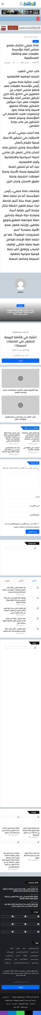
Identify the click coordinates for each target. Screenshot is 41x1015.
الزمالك (25, 955)
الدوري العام (10, 952)
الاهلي (11, 948)
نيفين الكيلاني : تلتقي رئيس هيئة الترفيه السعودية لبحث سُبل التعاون (14, 630)
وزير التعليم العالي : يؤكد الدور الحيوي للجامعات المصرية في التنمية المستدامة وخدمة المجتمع (14, 589)
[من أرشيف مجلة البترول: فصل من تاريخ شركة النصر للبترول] (30, 846)
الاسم (37, 497)
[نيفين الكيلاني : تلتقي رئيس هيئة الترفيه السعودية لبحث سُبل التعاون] (33, 632)
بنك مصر (18, 955)
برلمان (25, 37)
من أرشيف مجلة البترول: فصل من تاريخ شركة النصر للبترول (31, 855)
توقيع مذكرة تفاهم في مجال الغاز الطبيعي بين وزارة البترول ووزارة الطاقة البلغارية (15, 600)
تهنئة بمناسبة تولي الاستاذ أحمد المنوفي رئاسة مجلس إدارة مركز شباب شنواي (10, 830)
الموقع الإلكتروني (34, 515)
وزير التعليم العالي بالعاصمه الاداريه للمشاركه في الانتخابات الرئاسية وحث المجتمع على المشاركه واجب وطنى (30, 437)
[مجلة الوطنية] (27, 3)
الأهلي (17, 948)
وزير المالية (8, 962)
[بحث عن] (38, 4)
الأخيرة (21, 581)
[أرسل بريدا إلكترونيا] (31, 62)
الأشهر (34, 581)
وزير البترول (35, 962)
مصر (16, 959)
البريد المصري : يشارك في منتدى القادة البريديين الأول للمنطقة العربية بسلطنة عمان (14, 620)
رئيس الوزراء (9, 955)
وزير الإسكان (8, 959)
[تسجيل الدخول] (6, 4)
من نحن (8, 1003)
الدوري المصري (34, 955)
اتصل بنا (14, 1003)
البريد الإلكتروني (34, 506)
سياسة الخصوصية (23, 1003)
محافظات (20, 306)
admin (34, 62)
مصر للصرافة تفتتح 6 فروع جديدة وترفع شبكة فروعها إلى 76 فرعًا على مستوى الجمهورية (31, 831)
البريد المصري (34, 952)
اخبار (30, 37)
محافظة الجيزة (24, 959)
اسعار (23, 948)
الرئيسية (35, 37)
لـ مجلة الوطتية (9, 1000)
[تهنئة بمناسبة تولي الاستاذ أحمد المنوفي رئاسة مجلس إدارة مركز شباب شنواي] (10, 821)
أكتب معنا (16, 1007)
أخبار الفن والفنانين (33, 948)
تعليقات (7, 581)
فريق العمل (24, 1007)
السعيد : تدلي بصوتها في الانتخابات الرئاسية (31, 448)
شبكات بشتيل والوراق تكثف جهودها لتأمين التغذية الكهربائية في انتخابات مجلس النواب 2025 (20, 312)
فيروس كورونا (34, 959)
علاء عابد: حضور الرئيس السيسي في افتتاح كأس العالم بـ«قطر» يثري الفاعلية (11, 449)
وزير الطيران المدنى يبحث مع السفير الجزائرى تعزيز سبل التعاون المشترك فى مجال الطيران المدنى (15, 610)
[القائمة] (3, 4)
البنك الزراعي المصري (22, 952)
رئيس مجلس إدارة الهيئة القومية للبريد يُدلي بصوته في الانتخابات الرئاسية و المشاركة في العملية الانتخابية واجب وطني (12, 437)
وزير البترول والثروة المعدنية (21, 962)
